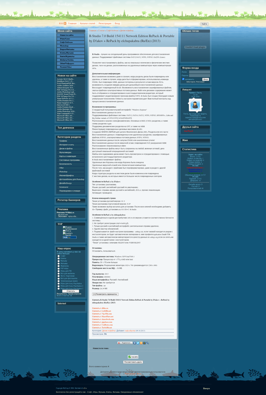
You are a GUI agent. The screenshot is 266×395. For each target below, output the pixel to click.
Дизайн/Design (65, 183)
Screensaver (63, 187)
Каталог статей (87, 23)
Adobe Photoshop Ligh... (66, 92)
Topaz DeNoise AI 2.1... (66, 98)
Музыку (63, 261)
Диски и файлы (126, 30)
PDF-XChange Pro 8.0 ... (66, 96)
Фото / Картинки (67, 276)
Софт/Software (112, 30)
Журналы (64, 266)
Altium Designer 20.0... (65, 87)
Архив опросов (74, 293)
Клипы (63, 258)
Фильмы (64, 263)
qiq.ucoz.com (63, 214)
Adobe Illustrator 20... (65, 109)
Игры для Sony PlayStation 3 (71, 288)
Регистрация (105, 23)
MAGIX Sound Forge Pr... (67, 94)
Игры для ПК (66, 271)
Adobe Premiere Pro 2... (66, 100)
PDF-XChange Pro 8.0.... (66, 89)
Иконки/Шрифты (66, 175)
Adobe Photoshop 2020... (66, 111)
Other (61, 167)
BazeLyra (65, 3)
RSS (61, 23)
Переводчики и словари (69, 191)
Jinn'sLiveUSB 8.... (64, 105)
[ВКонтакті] (134, 343)
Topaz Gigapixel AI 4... (65, 102)
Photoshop (63, 171)
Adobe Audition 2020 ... (66, 85)
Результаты (62, 293)
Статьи (101, 30)
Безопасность (65, 164)
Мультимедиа (65, 152)
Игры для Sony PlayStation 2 (71, 286)
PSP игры (64, 268)
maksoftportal (130, 330)
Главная (72, 23)
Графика (63, 141)
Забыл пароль (190, 82)
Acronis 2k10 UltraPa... (65, 79)
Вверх (206, 388)
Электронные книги (69, 281)
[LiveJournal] (147, 343)
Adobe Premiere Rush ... (66, 107)
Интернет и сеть (66, 144)
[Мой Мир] (144, 343)
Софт (62, 256)
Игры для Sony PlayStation (71, 283)
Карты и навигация (67, 156)
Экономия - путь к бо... (67, 216)
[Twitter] (138, 343)
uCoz (85, 388)
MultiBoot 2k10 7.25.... (65, 81)
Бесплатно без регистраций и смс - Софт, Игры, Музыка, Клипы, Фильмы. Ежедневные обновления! (100, 392)
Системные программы (69, 160)
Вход (117, 23)
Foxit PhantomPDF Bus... (66, 83)
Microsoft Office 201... (65, 115)
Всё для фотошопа (68, 278)
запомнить (189, 79)
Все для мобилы (67, 273)
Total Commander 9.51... (66, 113)
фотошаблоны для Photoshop (71, 179)
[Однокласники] (141, 343)
